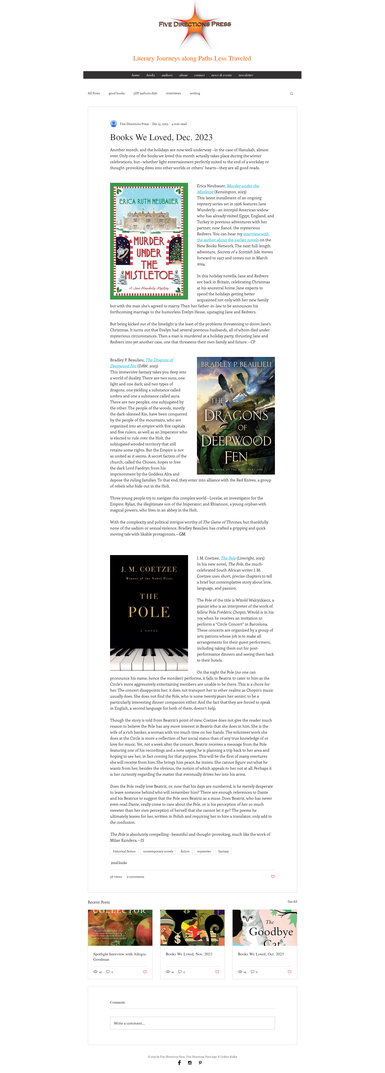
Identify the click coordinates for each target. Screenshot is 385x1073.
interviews (173, 93)
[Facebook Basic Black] (179, 1062)
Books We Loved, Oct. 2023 (261, 953)
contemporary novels (158, 851)
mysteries (204, 851)
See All (292, 901)
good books (117, 93)
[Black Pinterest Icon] (200, 1062)
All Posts (94, 93)
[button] (291, 93)
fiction (185, 851)
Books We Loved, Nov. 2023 (189, 953)
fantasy (223, 851)
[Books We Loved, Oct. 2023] (265, 928)
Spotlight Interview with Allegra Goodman (119, 956)
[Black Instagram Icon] (189, 1062)
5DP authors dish (145, 93)
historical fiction (124, 851)
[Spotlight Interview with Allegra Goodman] (120, 928)
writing (195, 93)
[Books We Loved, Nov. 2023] (192, 928)
